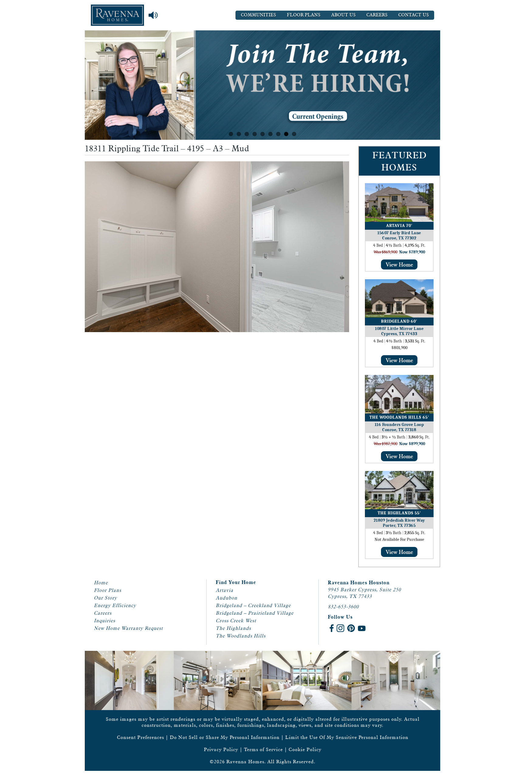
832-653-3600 (343, 607)
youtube (361, 628)
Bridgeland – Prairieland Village (254, 613)
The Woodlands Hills (241, 636)
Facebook (331, 628)
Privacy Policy (221, 749)
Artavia (224, 590)
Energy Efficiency (115, 605)
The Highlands (233, 628)
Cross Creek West (236, 620)
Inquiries (104, 620)
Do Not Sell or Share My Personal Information (225, 737)
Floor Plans (303, 15)
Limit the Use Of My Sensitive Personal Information (346, 737)
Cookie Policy (305, 749)
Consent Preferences (140, 737)
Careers (376, 15)
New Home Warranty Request (128, 628)
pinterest (351, 628)
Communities (258, 15)
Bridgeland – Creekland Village (253, 605)
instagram (340, 628)
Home (101, 583)
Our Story (105, 598)
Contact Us (413, 15)
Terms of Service (263, 749)
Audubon (226, 598)
